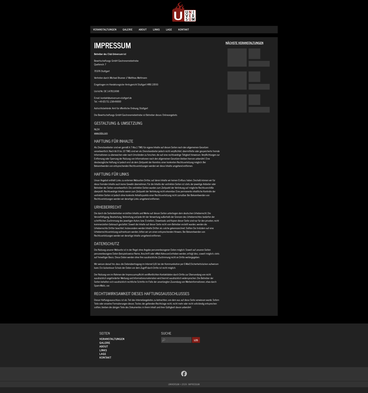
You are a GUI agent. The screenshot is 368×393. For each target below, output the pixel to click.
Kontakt (183, 29)
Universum (184, 12)
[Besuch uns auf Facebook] (184, 374)
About (143, 29)
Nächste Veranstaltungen (244, 42)
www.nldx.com (101, 133)
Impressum (194, 384)
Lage (169, 29)
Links (156, 29)
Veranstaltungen (105, 29)
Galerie (128, 29)
